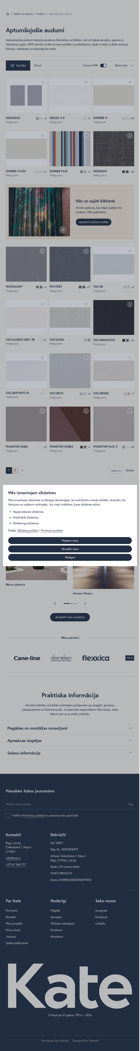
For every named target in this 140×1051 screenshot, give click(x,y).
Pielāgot (70, 557)
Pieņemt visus (70, 540)
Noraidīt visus (70, 549)
